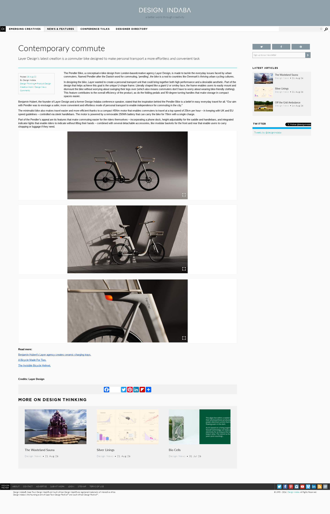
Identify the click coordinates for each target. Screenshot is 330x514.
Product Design (44, 83)
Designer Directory (132, 29)
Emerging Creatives (25, 29)
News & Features (60, 29)
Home (3, 29)
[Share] (148, 389)
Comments (25, 90)
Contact (28, 486)
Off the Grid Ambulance (287, 102)
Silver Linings (105, 450)
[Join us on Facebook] (281, 47)
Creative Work (26, 87)
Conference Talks (95, 29)
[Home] (165, 11)
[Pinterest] (130, 389)
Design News (40, 87)
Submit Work (57, 486)
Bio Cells (175, 450)
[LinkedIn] (136, 389)
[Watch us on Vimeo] (308, 486)
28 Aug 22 (31, 76)
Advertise (41, 486)
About (16, 486)
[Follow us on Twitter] (261, 47)
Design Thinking (27, 83)
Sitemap (82, 486)
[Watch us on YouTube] (302, 486)
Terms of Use (97, 486)
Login (71, 486)
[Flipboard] (142, 389)
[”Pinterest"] (301, 47)
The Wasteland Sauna (39, 450)
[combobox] (301, 29)
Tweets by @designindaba (267, 132)
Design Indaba (293, 492)
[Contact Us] (325, 486)
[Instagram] (296, 486)
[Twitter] (123, 389)
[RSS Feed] (319, 486)
